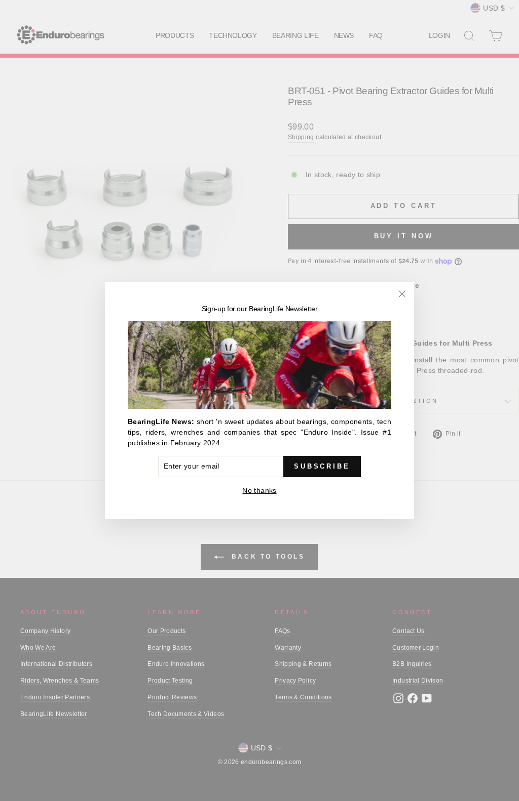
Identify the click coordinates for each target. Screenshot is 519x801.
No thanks (259, 490)
